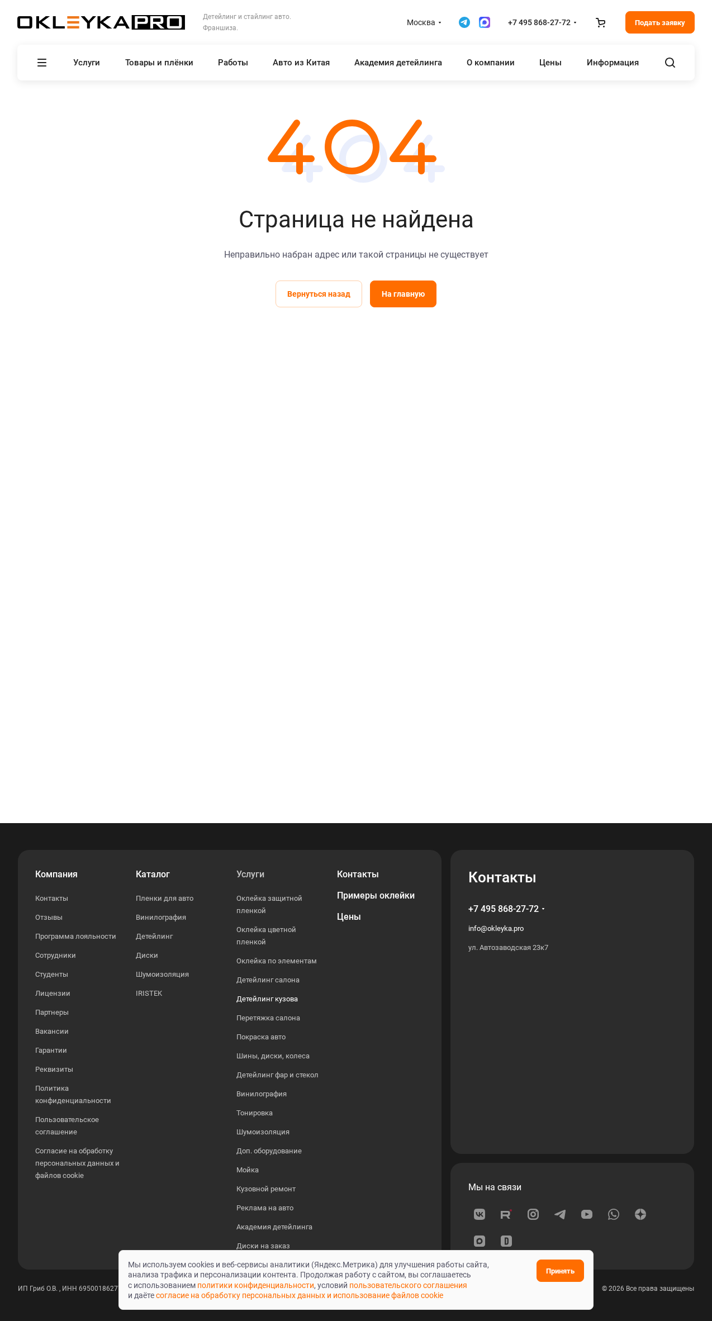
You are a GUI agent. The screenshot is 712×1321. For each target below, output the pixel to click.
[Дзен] (640, 1214)
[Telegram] (560, 1214)
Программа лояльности (75, 936)
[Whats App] (613, 1214)
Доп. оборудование (269, 1151)
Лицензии (52, 993)
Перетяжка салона (268, 1018)
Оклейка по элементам (276, 961)
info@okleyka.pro (496, 928)
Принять (560, 1271)
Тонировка (254, 1113)
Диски (147, 955)
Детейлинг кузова (267, 999)
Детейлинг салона (268, 980)
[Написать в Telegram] (464, 22)
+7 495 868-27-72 (539, 22)
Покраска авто (261, 1037)
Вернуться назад (318, 293)
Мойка (247, 1170)
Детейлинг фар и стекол (277, 1075)
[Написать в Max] (484, 22)
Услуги (250, 874)
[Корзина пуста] (600, 22)
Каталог (153, 874)
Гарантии (51, 1050)
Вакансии (52, 1031)
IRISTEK (149, 993)
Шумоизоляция (162, 974)
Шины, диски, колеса (273, 1056)
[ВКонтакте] (479, 1214)
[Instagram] (533, 1214)
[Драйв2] (506, 1241)
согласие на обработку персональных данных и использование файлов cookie (299, 1295)
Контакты (51, 898)
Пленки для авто (164, 898)
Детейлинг (154, 936)
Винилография (161, 917)
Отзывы (49, 917)
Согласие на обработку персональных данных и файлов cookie (77, 1163)
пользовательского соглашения (408, 1285)
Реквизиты (54, 1069)
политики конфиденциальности (255, 1285)
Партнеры (52, 1012)
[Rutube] (506, 1214)
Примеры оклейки (376, 895)
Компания (56, 874)
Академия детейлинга (274, 1227)
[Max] (479, 1241)
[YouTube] (587, 1214)
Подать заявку (660, 22)
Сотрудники (55, 955)
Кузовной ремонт (266, 1189)
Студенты (51, 974)
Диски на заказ (263, 1246)
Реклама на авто (264, 1208)
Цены (349, 916)
